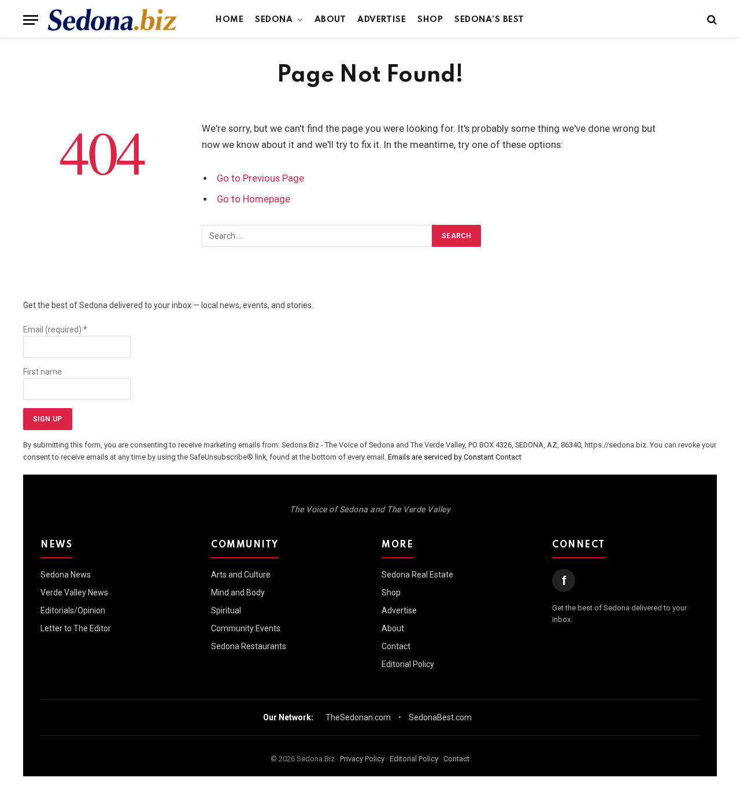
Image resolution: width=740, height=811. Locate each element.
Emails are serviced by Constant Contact (454, 457)
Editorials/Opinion (72, 610)
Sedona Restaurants (248, 646)
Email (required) (55, 329)
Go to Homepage (253, 199)
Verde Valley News (74, 592)
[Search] (711, 20)
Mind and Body (238, 592)
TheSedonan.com (358, 717)
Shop (430, 20)
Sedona (274, 20)
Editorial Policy (408, 664)
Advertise (381, 20)
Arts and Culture (241, 574)
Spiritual (226, 610)
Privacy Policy (362, 758)
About (330, 20)
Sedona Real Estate (417, 574)
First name (42, 371)
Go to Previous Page (260, 178)
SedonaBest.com (440, 717)
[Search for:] (317, 236)
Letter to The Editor (75, 628)
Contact (396, 646)
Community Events (245, 628)
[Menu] (30, 20)
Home (229, 20)
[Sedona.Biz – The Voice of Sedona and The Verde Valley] (112, 20)
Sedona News (65, 574)
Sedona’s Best (489, 20)
